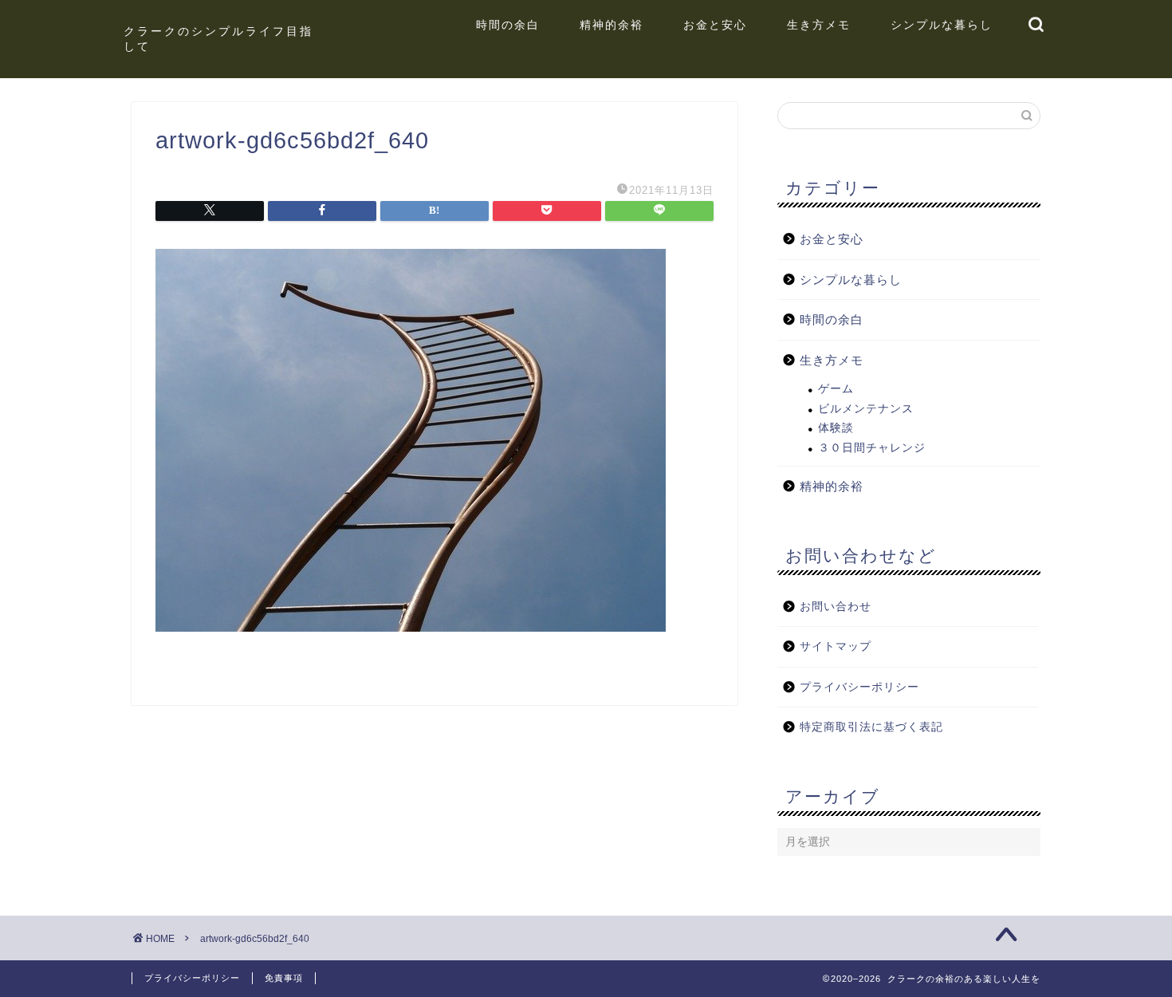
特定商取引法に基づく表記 (871, 727)
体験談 (836, 428)
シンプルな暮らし (942, 25)
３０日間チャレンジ (872, 448)
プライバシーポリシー (859, 687)
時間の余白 (508, 25)
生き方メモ (819, 25)
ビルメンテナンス (866, 409)
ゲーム (836, 389)
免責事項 (284, 978)
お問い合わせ (835, 607)
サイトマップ (835, 646)
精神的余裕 (611, 25)
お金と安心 (715, 25)
